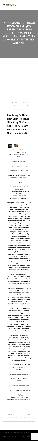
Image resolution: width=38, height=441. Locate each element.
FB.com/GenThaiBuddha (22, 390)
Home (9, 103)
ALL (13, 103)
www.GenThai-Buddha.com (22, 399)
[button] (33, 5)
